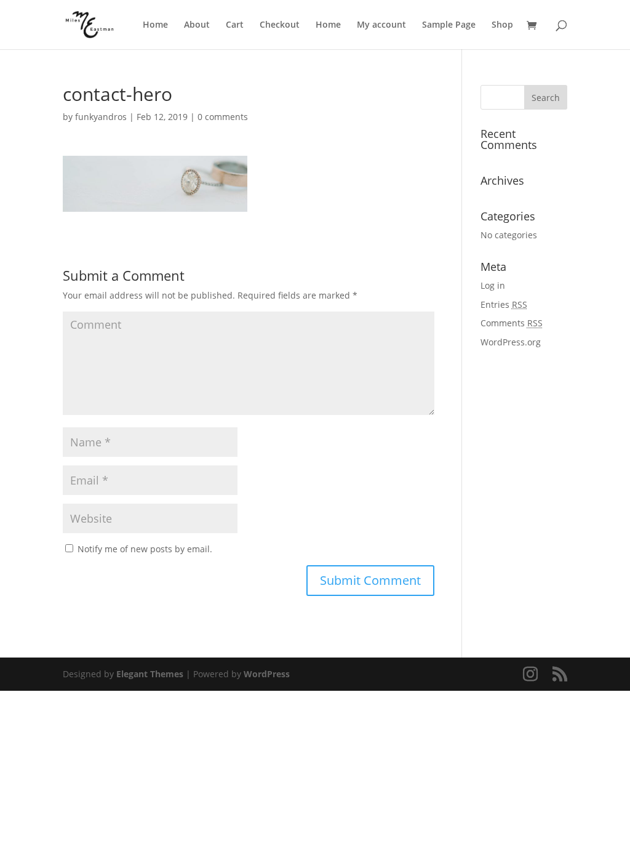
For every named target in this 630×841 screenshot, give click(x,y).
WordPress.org (510, 342)
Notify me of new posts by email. (145, 549)
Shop (502, 25)
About (197, 25)
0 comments (222, 117)
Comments (511, 323)
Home (155, 25)
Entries (503, 304)
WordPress (267, 674)
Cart (235, 25)
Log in (492, 285)
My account (381, 25)
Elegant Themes (149, 674)
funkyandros (101, 117)
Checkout (280, 25)
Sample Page (449, 25)
